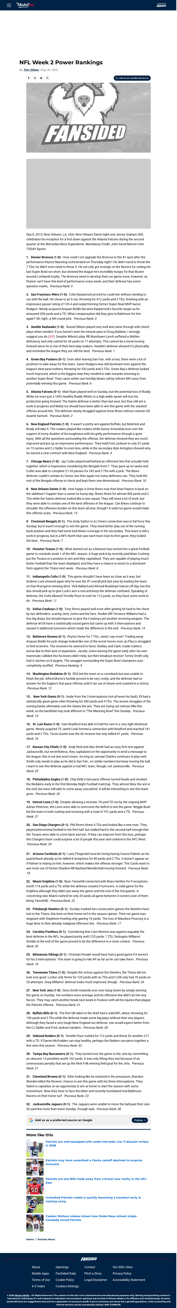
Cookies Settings (67, 1286)
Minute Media (22, 1295)
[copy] (47, 78)
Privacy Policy (122, 1273)
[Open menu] (9, 5)
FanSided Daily (66, 1273)
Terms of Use (41, 1280)
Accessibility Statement (129, 1280)
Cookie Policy (65, 1280)
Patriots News (46, 1239)
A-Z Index (38, 1286)
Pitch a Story (93, 1273)
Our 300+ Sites (123, 1267)
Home (30, 1239)
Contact (89, 1267)
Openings (62, 1267)
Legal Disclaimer (95, 1280)
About (36, 1267)
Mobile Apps (40, 1273)
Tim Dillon (31, 70)
